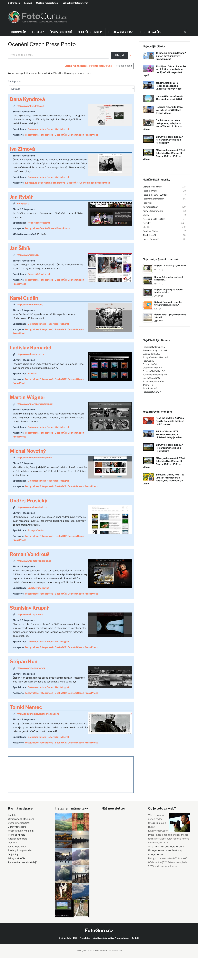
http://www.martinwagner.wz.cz (34, 404)
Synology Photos (150, 231)
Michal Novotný (28, 451)
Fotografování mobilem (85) (155, 357)
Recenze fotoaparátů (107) (155, 350)
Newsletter (85, 938)
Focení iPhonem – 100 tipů (155, 195)
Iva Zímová (22, 149)
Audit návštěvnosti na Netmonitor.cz (111, 938)
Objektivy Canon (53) (152, 367)
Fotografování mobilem (153, 198)
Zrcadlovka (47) (150, 388)
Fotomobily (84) (150, 364)
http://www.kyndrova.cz (30, 106)
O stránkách (14, 3)
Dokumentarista (37, 129)
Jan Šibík (20, 248)
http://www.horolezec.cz (30, 354)
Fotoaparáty (18, 31)
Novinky (146, 223)
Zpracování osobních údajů (22, 862)
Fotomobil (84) (149, 361)
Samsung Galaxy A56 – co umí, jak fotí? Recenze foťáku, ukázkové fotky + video (163, 479)
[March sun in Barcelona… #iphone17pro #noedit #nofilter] (80, 822)
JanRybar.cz (23, 203)
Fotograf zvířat (36, 530)
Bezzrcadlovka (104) (152, 354)
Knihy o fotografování (153, 211)
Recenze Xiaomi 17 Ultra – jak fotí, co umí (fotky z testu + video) (170, 110)
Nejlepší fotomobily (90, 31)
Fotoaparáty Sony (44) (153, 392)
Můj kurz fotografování (47, 3)
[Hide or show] (90, 73)
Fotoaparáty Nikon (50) (153, 381)
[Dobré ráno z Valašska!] (63, 822)
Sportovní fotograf (38, 588)
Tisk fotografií (149, 235)
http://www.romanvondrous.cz (34, 560)
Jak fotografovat (150, 207)
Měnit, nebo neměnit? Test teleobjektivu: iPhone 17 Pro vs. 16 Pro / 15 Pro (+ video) (164, 155)
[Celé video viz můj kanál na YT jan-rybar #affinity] (63, 908)
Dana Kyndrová (27, 99)
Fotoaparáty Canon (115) (154, 347)
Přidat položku (124, 65)
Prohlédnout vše (100, 66)
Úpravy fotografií (61, 31)
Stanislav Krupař (29, 608)
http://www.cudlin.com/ (30, 304)
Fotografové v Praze (121, 31)
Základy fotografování (20, 850)
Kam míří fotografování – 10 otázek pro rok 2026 (169, 98)
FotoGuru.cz (99, 930)
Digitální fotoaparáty (152, 186)
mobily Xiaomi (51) (151, 378)
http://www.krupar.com (30, 614)
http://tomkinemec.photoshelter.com (38, 713)
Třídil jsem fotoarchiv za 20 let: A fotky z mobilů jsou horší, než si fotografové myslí (164, 71)
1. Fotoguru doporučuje (37, 182)
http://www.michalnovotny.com (34, 457)
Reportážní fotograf (58, 129)
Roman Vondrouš (30, 554)
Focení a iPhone (150, 190)
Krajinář (32, 373)
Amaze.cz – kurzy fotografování (165, 846)
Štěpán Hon (23, 661)
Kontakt (28, 3)
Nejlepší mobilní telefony (154, 219)
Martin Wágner (27, 397)
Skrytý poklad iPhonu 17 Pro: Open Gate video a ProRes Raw (169, 139)
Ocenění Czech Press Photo (83, 134)
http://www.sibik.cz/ (28, 255)
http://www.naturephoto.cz (32, 507)
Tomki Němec (26, 707)
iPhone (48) (148, 385)
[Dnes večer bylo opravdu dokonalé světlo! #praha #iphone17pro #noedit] (63, 839)
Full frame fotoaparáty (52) (155, 374)
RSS (75, 938)
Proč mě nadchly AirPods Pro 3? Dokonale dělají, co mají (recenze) (170, 421)
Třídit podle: (14, 81)
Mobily (146, 215)
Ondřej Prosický (28, 501)
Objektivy (147, 227)
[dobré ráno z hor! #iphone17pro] (63, 874)
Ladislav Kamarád (30, 348)
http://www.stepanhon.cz (31, 668)
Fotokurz (38, 31)
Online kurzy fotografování (76, 3)
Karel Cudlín (24, 298)
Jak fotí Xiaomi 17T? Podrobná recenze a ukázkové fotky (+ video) (169, 85)
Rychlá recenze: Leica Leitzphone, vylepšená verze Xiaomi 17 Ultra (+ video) (162, 125)
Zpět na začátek (76, 66)
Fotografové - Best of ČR (53, 134)
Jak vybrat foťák (16, 858)
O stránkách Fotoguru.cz (21, 819)
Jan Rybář (21, 197)
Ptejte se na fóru (150, 31)
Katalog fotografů (17, 838)
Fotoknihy (147, 203)
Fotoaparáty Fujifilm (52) (154, 371)
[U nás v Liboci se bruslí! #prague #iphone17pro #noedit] (63, 856)
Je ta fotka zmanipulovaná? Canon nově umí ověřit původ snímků (171, 56)
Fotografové (32, 134)
